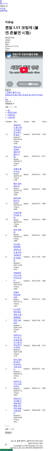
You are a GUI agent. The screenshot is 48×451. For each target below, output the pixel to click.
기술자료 (11, 117)
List (6, 99)
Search (8, 433)
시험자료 (11, 115)
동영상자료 (12, 112)
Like (7, 90)
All (8, 110)
